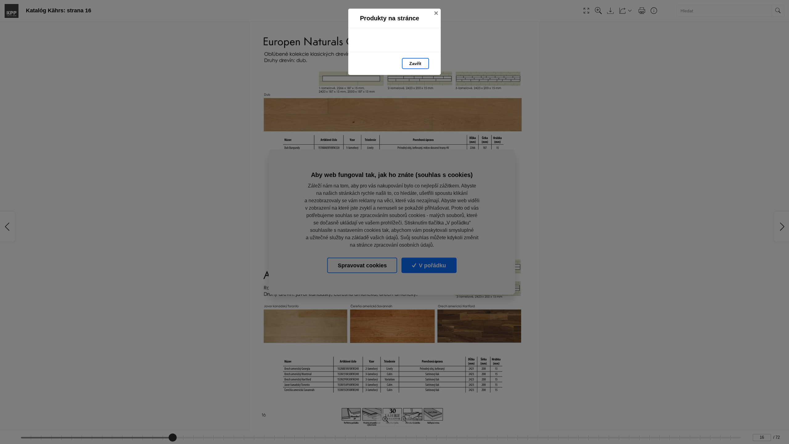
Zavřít (415, 63)
